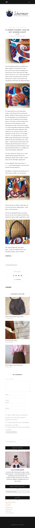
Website (7, 408)
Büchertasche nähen (11, 340)
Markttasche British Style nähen (14, 316)
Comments (17, 271)
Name (7, 394)
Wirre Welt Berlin (9, 513)
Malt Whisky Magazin (10, 502)
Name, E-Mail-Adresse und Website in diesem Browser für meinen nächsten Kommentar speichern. (16, 417)
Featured (12, 27)
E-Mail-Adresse (7, 401)
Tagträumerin (8, 509)
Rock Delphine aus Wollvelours (14, 365)
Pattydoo (7, 506)
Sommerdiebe (8, 507)
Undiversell (8, 511)
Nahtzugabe (8, 504)
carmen (18, 279)
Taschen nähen (21, 27)
